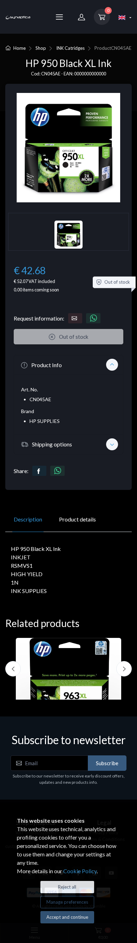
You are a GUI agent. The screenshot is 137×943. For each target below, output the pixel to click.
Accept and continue (67, 917)
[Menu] (59, 16)
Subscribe (107, 763)
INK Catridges (70, 48)
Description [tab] (28, 519)
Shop (40, 48)
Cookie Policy (80, 871)
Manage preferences (67, 902)
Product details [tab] (77, 519)
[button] (68, 364)
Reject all (67, 887)
